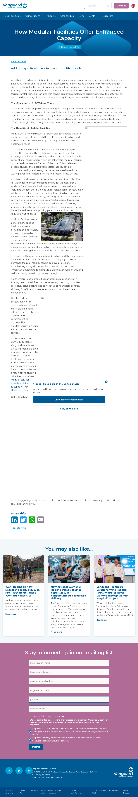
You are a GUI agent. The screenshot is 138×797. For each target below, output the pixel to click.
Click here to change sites (69, 399)
